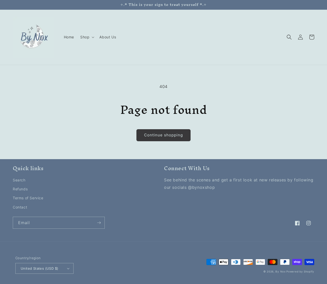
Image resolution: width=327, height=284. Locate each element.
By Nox (280, 271)
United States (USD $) (39, 268)
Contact (20, 207)
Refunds (20, 189)
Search (19, 180)
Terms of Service (28, 198)
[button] (86, 37)
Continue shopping (163, 135)
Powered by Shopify (300, 271)
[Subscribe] (98, 223)
